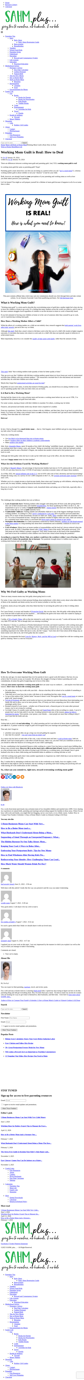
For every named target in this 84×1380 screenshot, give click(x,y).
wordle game (5, 903)
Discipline (13, 56)
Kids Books (22, 101)
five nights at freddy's (8, 922)
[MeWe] (14, 777)
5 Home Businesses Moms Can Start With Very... (22, 824)
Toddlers (13, 48)
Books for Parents (24, 97)
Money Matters (15, 119)
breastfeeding (41, 506)
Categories (9, 1184)
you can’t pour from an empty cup (33, 735)
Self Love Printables (17, 137)
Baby (11, 38)
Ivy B (5, 158)
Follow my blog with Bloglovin (12, 787)
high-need (37, 991)
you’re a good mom (68, 696)
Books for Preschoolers (26, 99)
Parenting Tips (10, 36)
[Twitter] (10, 777)
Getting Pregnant (20, 72)
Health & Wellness (16, 115)
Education (13, 62)
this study (11, 331)
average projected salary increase (65, 476)
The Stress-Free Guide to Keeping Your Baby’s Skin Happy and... (25, 1152)
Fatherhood (14, 54)
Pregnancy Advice (16, 68)
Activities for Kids (24, 109)
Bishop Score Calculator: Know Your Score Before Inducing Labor (30, 1039)
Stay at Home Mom (16, 78)
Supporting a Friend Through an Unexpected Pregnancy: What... (30, 837)
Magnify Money (16, 468)
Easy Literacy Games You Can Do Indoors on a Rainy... (21, 1160)
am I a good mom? (66, 171)
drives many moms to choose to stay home (56, 519)
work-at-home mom (65, 739)
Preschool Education (21, 64)
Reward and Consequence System (26, 58)
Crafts (16, 105)
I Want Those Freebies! (9, 1030)
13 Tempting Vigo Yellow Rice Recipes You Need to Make (26, 1056)
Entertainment (19, 107)
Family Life (9, 91)
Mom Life (9, 145)
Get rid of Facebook (12, 700)
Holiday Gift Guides (21, 125)
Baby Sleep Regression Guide (28, 42)
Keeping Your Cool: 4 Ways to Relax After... (20, 846)
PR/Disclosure (15, 131)
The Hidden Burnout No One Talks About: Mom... (23, 841)
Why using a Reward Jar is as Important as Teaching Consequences (30, 1052)
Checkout (8, 7)
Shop (7, 1196)
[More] (22, 777)
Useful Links (9, 1168)
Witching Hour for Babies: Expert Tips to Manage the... (20, 1214)
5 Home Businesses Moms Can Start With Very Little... (20, 1210)
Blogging (17, 82)
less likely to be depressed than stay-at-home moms (25, 438)
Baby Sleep (18, 40)
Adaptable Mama (15, 446)
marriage (27, 987)
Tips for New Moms (17, 76)
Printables (8, 133)
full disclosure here (66, 298)
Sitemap (12, 1180)
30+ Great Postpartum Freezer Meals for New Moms (24, 1047)
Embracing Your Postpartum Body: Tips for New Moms (26, 850)
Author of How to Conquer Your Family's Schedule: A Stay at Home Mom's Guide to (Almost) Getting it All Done (40, 1000)
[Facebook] (7, 777)
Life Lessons (14, 60)
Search (24, 143)
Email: (3, 1022)
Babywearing (18, 44)
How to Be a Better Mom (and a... (16, 828)
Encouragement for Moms (19, 89)
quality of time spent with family (43, 339)
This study (4, 372)
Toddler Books (23, 103)
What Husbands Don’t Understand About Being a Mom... (27, 832)
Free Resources (15, 135)
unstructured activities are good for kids (30, 383)
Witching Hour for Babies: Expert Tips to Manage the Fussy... (24, 1126)
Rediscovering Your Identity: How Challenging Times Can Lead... (30, 859)
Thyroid (17, 117)
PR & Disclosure (15, 1176)
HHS (54, 515)
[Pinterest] (3, 777)
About (7, 127)
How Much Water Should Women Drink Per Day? (23, 864)
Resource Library (11, 5)
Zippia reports (51, 508)
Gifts (11, 123)
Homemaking (14, 84)
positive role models (16, 442)
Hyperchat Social (37, 611)
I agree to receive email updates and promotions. (20, 1026)
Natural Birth (18, 74)
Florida (20, 113)
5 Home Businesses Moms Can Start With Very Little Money (23, 1117)
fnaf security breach (7, 884)
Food (16, 87)
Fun (11, 93)
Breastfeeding (19, 46)
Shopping (8, 121)
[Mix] (18, 777)
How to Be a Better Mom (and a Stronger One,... (19, 1135)
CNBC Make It (43, 529)
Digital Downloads (16, 1198)
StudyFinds (47, 710)
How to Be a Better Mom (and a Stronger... (16, 1218)
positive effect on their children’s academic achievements (30, 440)
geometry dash (6, 941)
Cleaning (17, 86)
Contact (12, 129)
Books (16, 95)
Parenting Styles (15, 52)
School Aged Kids (16, 50)
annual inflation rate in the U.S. (26, 474)
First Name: (5, 1018)
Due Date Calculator (21, 70)
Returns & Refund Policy (18, 1201)
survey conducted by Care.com (43, 514)
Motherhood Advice (12, 66)
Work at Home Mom (17, 80)
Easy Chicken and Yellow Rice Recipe (19, 1043)
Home (7, 3)
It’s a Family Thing (15, 619)
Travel (16, 111)
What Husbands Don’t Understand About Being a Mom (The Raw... (26, 1143)
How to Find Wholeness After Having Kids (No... (23, 855)
